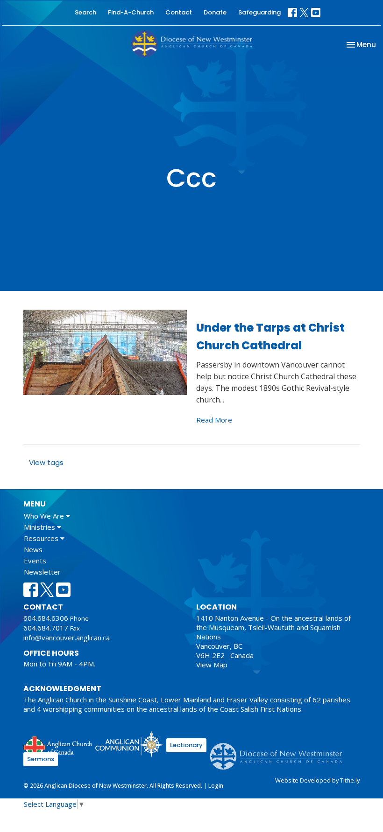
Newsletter (42, 571)
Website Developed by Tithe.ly (317, 780)
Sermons (40, 759)
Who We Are (45, 515)
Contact (178, 12)
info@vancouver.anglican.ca (66, 637)
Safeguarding (259, 12)
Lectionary (186, 745)
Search (85, 12)
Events (35, 560)
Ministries (40, 527)
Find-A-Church (131, 12)
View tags (46, 462)
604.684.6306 (45, 618)
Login (215, 786)
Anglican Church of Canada (58, 745)
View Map (211, 664)
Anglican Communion (129, 744)
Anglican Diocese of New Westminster (279, 752)
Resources (42, 538)
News (33, 549)
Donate (215, 12)
